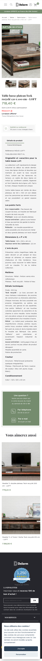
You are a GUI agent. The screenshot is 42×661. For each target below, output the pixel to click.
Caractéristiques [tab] (14, 145)
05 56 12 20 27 (23, 413)
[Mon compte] (30, 4)
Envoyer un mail (24, 422)
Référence (9, 151)
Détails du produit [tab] (15, 141)
